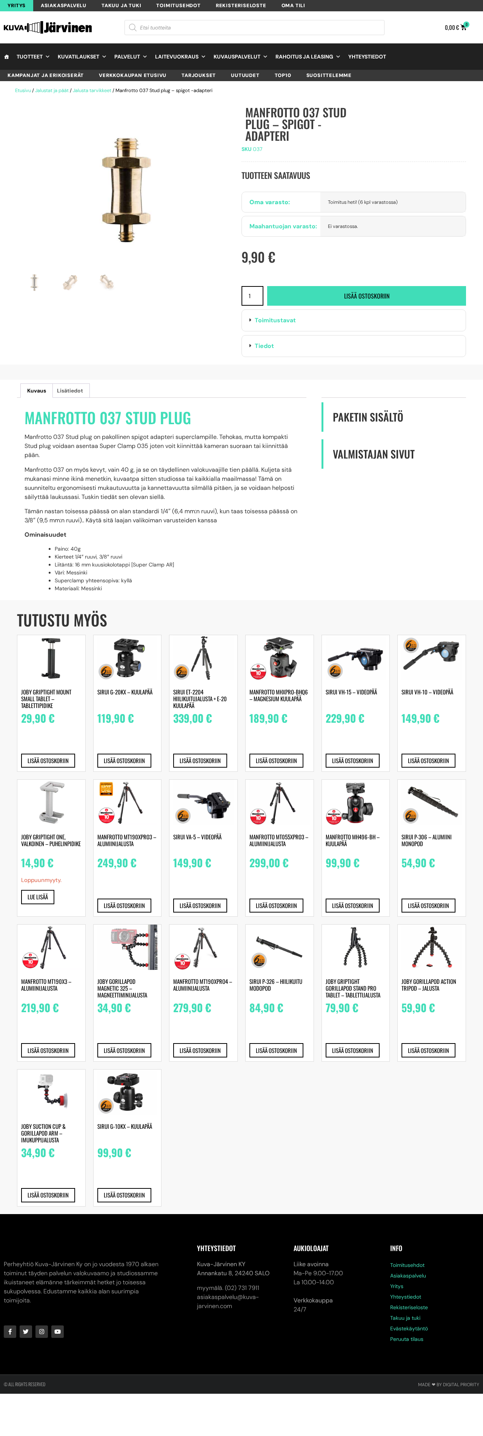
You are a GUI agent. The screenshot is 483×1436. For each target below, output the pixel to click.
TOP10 (283, 75)
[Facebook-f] (10, 1331)
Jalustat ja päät (52, 90)
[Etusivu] (6, 56)
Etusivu (23, 90)
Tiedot (264, 346)
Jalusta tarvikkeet (92, 90)
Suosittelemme (329, 75)
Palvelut (127, 56)
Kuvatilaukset (78, 56)
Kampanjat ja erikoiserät (46, 75)
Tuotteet (30, 56)
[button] (354, 320)
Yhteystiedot (367, 56)
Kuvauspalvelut (237, 56)
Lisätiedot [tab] (70, 390)
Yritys (17, 5)
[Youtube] (57, 1331)
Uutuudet (245, 75)
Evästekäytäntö (409, 1328)
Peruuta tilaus (406, 1339)
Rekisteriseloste (241, 5)
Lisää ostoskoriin (366, 295)
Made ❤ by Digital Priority (448, 1385)
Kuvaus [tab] (36, 390)
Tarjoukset (199, 75)
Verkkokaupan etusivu (132, 75)
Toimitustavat (275, 320)
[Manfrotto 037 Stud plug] (125, 187)
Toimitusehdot (178, 5)
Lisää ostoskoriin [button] (48, 760)
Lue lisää (38, 897)
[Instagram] (41, 1331)
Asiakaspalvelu (63, 5)
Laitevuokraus (176, 56)
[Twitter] (26, 1331)
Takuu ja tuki (121, 5)
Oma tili (293, 5)
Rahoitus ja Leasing (304, 56)
